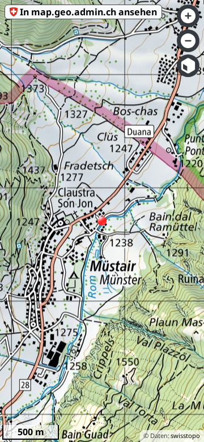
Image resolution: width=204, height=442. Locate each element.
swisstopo (185, 435)
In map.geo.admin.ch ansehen (88, 12)
